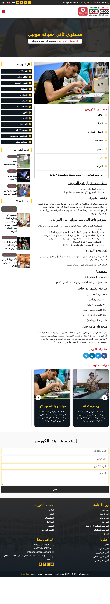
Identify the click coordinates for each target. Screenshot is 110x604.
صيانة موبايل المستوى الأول (52, 406)
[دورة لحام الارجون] (23, 175)
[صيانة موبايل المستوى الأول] (52, 384)
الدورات (63, 41)
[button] (3, 11)
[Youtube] (17, 2)
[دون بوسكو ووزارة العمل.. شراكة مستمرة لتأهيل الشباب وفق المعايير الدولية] (23, 220)
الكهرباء (51, 514)
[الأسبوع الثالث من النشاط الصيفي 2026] (23, 243)
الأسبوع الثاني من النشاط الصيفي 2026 (9, 262)
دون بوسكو (104, 518)
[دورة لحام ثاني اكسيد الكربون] (23, 190)
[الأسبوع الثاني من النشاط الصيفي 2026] (23, 261)
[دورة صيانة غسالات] (91, 384)
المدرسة (105, 522)
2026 (106, 534)
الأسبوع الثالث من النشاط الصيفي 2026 (10, 245)
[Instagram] (25, 2)
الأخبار (106, 544)
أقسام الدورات (48, 530)
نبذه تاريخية (104, 514)
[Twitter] (21, 2)
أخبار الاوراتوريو (9, 237)
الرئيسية (74, 41)
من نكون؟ (105, 510)
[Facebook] (29, 2)
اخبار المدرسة (103, 548)
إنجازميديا (25, 574)
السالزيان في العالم (101, 530)
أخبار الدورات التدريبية (100, 557)
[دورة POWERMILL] (23, 161)
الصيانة (99, 123)
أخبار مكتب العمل (102, 561)
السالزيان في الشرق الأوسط (97, 526)
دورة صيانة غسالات (90, 406)
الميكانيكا (12, 156)
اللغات (51, 510)
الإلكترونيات (49, 518)
